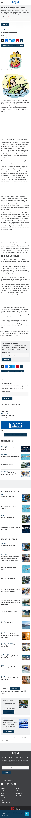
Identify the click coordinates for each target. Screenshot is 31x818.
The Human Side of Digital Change (10, 456)
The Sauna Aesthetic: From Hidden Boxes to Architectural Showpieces (10, 635)
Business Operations (7, 643)
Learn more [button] (5, 815)
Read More (8, 731)
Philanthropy (5, 654)
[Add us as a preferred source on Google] (21, 40)
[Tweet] (13, 40)
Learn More (8, 712)
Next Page (15, 688)
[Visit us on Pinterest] (8, 784)
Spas (2, 665)
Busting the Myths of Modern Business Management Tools (10, 557)
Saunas (3, 621)
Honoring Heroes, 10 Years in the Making (10, 656)
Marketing (4, 599)
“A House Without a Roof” (9, 611)
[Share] (6, 40)
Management (4, 413)
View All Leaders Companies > (15, 435)
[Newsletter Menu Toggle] (29, 2)
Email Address (5, 16)
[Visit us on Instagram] (5, 784)
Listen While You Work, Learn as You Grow (9, 448)
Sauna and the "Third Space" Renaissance (9, 678)
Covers (3, 610)
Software (4, 454)
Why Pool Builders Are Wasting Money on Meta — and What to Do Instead (10, 602)
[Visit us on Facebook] (2, 784)
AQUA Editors (4, 36)
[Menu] (2, 2)
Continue (7, 398)
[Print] (2, 40)
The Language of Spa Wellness (10, 667)
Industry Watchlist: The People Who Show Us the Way (9, 473)
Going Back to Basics (7, 623)
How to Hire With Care (7, 415)
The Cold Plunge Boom (7, 464)
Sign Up (5, 24)
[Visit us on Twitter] (12, 784)
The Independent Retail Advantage (8, 645)
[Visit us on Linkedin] (15, 784)
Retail (3, 30)
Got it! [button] (27, 814)
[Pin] (17, 40)
